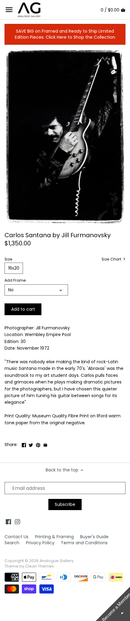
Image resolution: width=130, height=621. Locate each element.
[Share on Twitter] (31, 444)
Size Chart (112, 259)
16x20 (13, 268)
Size (8, 259)
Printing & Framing (54, 537)
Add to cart (23, 309)
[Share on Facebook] (24, 444)
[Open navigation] (9, 9)
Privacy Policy (40, 543)
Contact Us (16, 537)
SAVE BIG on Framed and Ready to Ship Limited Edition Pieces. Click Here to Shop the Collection (65, 34)
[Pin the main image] (38, 444)
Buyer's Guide (94, 537)
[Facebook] (8, 522)
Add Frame (15, 280)
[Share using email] (45, 444)
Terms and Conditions (84, 543)
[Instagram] (17, 522)
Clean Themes (39, 566)
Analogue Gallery (56, 560)
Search (12, 543)
